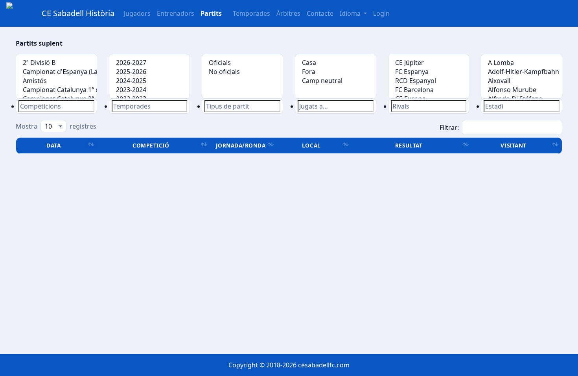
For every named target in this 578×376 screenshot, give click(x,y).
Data (53, 145)
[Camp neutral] (335, 80)
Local (311, 145)
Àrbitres (288, 13)
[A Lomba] (521, 62)
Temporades (251, 13)
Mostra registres (56, 126)
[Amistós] (56, 80)
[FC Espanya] (428, 71)
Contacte (320, 13)
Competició (151, 145)
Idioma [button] (351, 13)
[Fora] (335, 71)
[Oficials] (242, 62)
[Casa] (335, 62)
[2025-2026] (149, 71)
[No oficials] (242, 71)
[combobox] (56, 106)
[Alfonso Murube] (521, 89)
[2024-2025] (149, 80)
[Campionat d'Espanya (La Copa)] (56, 71)
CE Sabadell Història (78, 13)
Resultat (408, 145)
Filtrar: (449, 127)
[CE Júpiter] (428, 62)
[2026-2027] (149, 62)
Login (381, 13)
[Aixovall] (521, 80)
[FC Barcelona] (428, 89)
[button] (211, 13)
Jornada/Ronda (241, 145)
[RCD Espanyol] (428, 80)
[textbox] (56, 106)
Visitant (513, 145)
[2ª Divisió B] (56, 62)
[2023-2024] (149, 89)
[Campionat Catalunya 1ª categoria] (56, 89)
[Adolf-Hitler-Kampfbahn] (521, 71)
